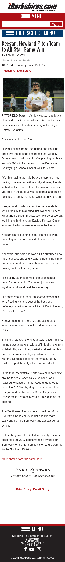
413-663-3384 (33, 545)
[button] (32, 529)
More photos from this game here (22, 458)
